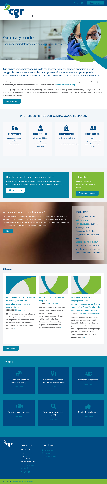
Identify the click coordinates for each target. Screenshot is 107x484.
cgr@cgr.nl (24, 468)
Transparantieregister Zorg (65, 85)
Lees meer (19, 387)
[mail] (74, 3)
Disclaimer (16, 482)
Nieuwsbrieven (96, 313)
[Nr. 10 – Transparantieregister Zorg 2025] (53, 285)
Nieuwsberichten (20, 310)
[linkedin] (82, 3)
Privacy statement (27, 482)
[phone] (78, 3)
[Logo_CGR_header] (13, 4)
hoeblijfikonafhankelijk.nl (87, 241)
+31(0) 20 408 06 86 (27, 465)
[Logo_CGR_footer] (8, 441)
